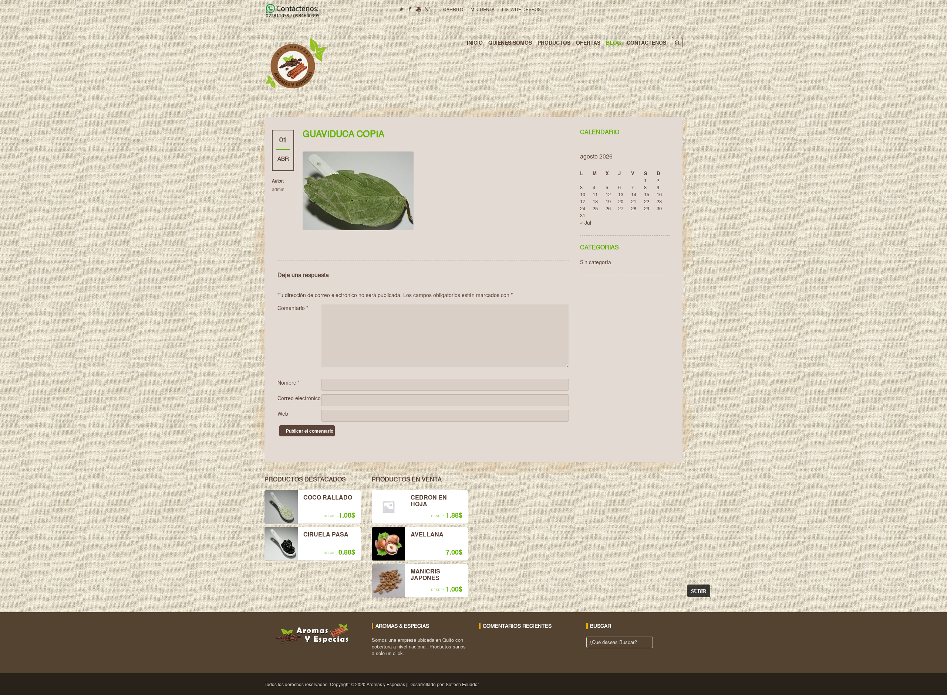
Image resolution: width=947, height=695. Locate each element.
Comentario (292, 307)
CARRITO (453, 9)
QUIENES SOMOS (510, 42)
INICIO (475, 42)
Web (282, 413)
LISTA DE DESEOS (521, 9)
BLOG (613, 42)
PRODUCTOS (553, 42)
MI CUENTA (483, 9)
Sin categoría (595, 262)
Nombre (288, 382)
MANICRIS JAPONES (425, 575)
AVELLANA (427, 534)
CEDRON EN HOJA (429, 501)
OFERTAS (588, 42)
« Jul (585, 222)
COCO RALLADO (327, 497)
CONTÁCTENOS (646, 42)
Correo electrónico (299, 398)
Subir (699, 590)
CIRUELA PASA (325, 534)
